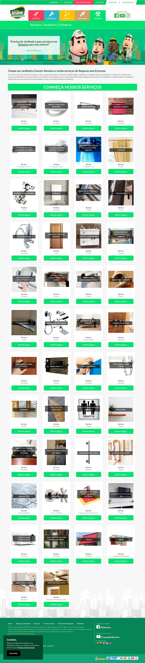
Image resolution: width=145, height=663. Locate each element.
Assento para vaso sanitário (56, 105)
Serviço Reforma (92, 648)
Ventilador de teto (56, 583)
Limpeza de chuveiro (121, 280)
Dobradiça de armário (24, 193)
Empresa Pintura (49, 648)
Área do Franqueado (66, 623)
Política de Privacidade (26, 648)
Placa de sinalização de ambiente (88, 408)
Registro (56, 496)
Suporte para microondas (24, 538)
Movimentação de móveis (89, 322)
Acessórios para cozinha (24, 105)
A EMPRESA (53, 2)
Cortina (121, 150)
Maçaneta (24, 323)
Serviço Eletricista (71, 648)
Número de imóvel (121, 323)
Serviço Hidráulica (103, 648)
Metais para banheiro (56, 323)
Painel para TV (56, 366)
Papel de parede (88, 366)
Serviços (37, 623)
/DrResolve (105, 627)
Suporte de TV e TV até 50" (121, 495)
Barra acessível (89, 107)
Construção (69, 646)
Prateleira (121, 410)
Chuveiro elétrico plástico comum (56, 149)
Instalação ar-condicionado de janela (121, 234)
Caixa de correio (120, 107)
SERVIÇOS (113, 2)
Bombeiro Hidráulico (104, 646)
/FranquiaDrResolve (109, 637)
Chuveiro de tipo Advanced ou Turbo (24, 149)
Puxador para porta (88, 453)
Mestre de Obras (92, 646)
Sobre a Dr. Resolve (23, 623)
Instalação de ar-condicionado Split (24, 279)
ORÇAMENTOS (128, 2)
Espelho (56, 193)
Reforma (62, 646)
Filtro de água (24, 237)
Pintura (56, 646)
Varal (120, 540)
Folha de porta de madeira (56, 235)
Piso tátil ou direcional (56, 408)
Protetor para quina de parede (56, 452)
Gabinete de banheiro (88, 237)
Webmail (80, 623)
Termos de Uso (49, 623)
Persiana (24, 410)
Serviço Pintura (82, 648)
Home (10, 623)
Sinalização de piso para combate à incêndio (88, 494)
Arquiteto (76, 646)
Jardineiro (50, 646)
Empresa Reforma (59, 648)
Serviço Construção (126, 648)
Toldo (89, 540)
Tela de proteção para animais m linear (56, 538)
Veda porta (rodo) (24, 583)
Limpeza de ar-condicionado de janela (56, 277)
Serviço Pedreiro (114, 648)
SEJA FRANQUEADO (83, 2)
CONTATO (100, 2)
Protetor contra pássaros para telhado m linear (24, 450)
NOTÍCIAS (68, 2)
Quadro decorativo (121, 453)
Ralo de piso (24, 496)
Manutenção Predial (117, 646)
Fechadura (121, 193)
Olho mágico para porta (24, 365)
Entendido (14, 653)
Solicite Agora (24, 128)
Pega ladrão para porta (121, 365)
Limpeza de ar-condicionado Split (89, 279)
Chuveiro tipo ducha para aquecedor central (88, 148)
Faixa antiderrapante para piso (88, 192)
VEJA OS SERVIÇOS (34, 50)
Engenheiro (83, 646)
